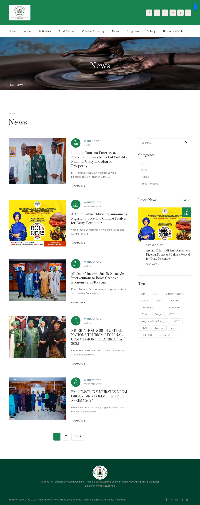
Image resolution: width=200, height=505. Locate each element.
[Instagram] (176, 499)
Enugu (158, 314)
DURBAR (174, 307)
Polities (145, 176)
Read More (78, 186)
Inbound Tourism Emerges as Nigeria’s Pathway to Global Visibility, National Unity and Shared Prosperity (99, 159)
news (87, 145)
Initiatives (45, 31)
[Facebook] (166, 499)
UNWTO (165, 334)
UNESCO (146, 334)
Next (78, 436)
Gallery (151, 31)
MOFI (176, 321)
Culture (145, 300)
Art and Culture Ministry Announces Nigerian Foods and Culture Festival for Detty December (99, 218)
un (172, 328)
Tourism (159, 328)
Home (12, 31)
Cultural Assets (174, 293)
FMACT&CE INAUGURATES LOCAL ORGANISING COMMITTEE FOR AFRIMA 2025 (99, 396)
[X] (171, 499)
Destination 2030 (151, 307)
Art (143, 293)
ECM (144, 314)
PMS (144, 328)
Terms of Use (16, 499)
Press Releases (92, 206)
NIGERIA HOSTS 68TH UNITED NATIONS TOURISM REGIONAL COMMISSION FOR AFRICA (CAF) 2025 (98, 337)
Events (87, 266)
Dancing (174, 300)
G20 (171, 314)
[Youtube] (187, 499)
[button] (181, 200)
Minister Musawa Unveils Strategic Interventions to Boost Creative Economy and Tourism (97, 278)
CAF (155, 293)
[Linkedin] (182, 499)
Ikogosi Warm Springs (153, 321)
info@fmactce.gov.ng (103, 485)
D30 (159, 300)
